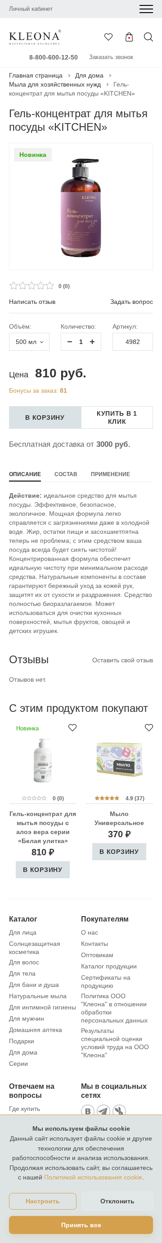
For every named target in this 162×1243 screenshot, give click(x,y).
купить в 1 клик (117, 417)
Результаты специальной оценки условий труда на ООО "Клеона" (115, 1043)
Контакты (94, 943)
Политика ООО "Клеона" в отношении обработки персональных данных (114, 1008)
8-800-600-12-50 (53, 57)
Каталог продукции (109, 966)
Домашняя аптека (35, 1029)
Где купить (24, 1108)
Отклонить (117, 1201)
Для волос (24, 962)
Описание (25, 474)
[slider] (31, 285)
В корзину (44, 417)
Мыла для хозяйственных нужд (55, 84)
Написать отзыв (32, 301)
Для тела (22, 973)
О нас (89, 932)
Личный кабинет (31, 8)
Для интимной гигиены (42, 1007)
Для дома (89, 75)
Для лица (22, 932)
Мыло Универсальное (119, 818)
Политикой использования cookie (93, 1177)
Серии (18, 1063)
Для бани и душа (34, 984)
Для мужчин (26, 1018)
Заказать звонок (111, 57)
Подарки (21, 1041)
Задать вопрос (131, 301)
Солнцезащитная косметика (34, 947)
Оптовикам (97, 955)
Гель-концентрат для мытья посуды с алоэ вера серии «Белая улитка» (42, 827)
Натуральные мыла (38, 996)
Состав (65, 474)
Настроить (43, 1201)
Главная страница (36, 75)
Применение (110, 474)
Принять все (81, 1225)
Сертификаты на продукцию (105, 981)
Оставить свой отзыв (122, 660)
